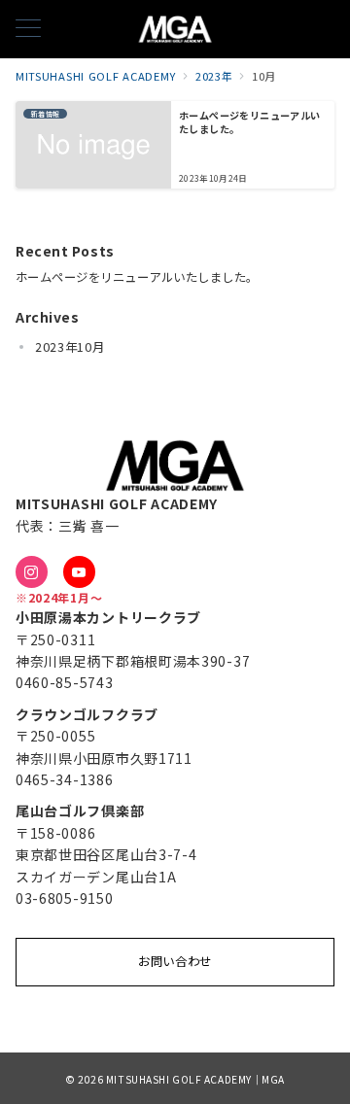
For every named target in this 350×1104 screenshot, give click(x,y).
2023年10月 (70, 347)
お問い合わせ (175, 961)
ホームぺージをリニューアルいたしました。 (137, 277)
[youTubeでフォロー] (79, 572)
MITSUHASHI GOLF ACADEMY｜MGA (195, 1079)
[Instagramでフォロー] (32, 572)
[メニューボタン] (28, 29)
